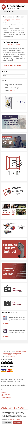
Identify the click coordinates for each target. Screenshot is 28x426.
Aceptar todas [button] (17, 422)
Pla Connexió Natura (11, 42)
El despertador (16, 5)
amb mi (15, 408)
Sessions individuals (11, 356)
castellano (14, 405)
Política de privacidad (6, 395)
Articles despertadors (16, 353)
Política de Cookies (5, 394)
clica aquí (12, 90)
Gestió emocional (6, 408)
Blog (22, 407)
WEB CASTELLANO (8, 65)
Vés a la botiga (6, 323)
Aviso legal (3, 392)
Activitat (16, 407)
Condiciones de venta (6, 397)
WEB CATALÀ (17, 65)
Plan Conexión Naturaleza (13, 17)
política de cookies (15, 419)
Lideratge (21, 408)
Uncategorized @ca (6, 407)
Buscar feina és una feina (20, 351)
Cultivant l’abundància (17, 350)
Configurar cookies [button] (7, 422)
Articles (22, 405)
